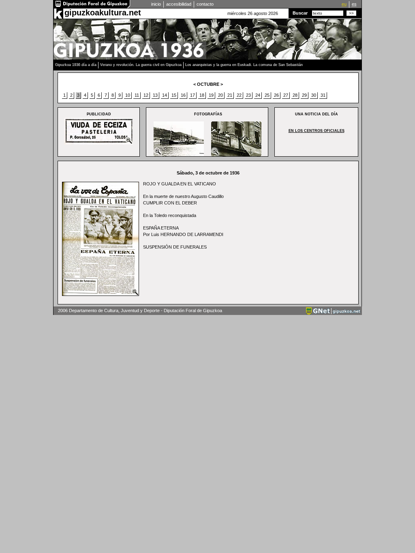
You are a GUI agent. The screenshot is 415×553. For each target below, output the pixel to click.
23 (248, 95)
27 (285, 95)
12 (145, 95)
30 (313, 95)
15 (173, 95)
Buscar (300, 13)
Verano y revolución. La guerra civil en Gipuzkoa (141, 65)
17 (192, 95)
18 (201, 95)
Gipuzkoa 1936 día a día (75, 65)
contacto (205, 4)
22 (239, 95)
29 (304, 95)
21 (229, 95)
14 (164, 95)
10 (127, 95)
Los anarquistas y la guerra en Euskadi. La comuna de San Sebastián (244, 65)
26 (276, 95)
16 (183, 95)
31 (323, 95)
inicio (156, 4)
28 (295, 95)
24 (257, 95)
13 (155, 95)
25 (267, 95)
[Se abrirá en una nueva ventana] (91, 6)
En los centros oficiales (316, 131)
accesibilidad (178, 4)
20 (220, 95)
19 (211, 95)
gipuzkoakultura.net (102, 12)
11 (137, 95)
